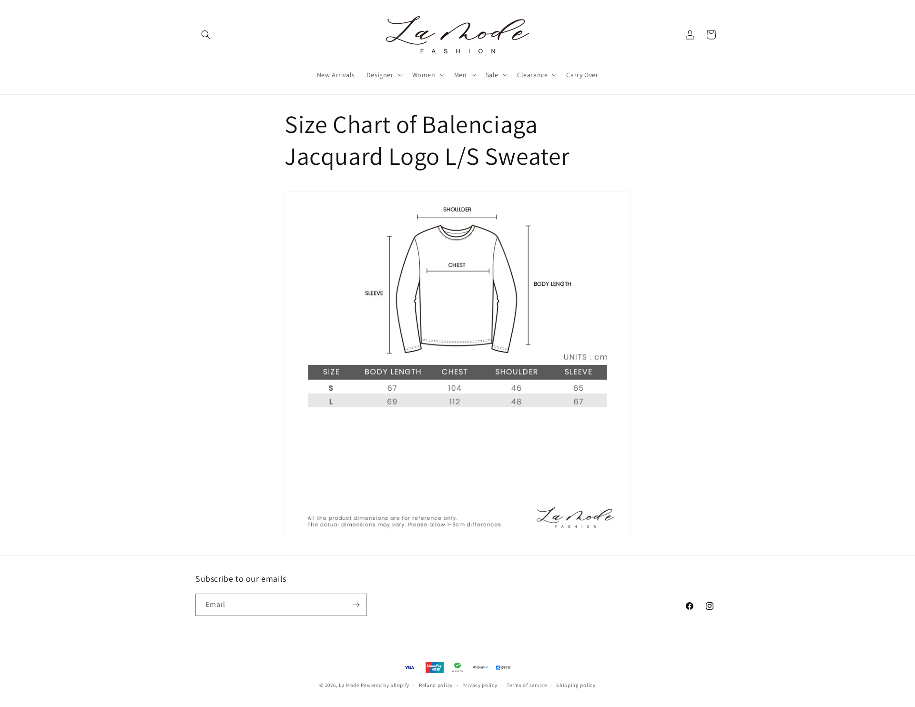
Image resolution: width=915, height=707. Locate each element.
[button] (205, 34)
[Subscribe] (356, 605)
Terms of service (527, 685)
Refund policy (436, 685)
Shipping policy (576, 685)
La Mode (349, 685)
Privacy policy (480, 685)
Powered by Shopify (385, 685)
